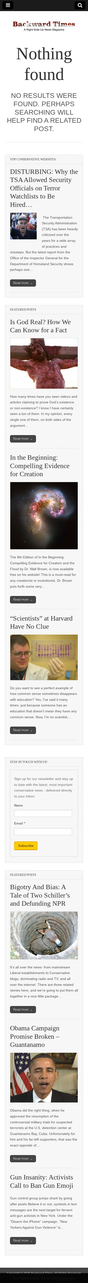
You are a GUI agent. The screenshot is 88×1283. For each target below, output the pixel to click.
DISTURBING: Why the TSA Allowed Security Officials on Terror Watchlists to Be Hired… (44, 188)
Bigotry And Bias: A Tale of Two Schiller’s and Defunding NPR (40, 895)
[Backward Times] (44, 23)
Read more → (23, 283)
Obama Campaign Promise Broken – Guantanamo (34, 1036)
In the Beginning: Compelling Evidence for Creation (39, 466)
